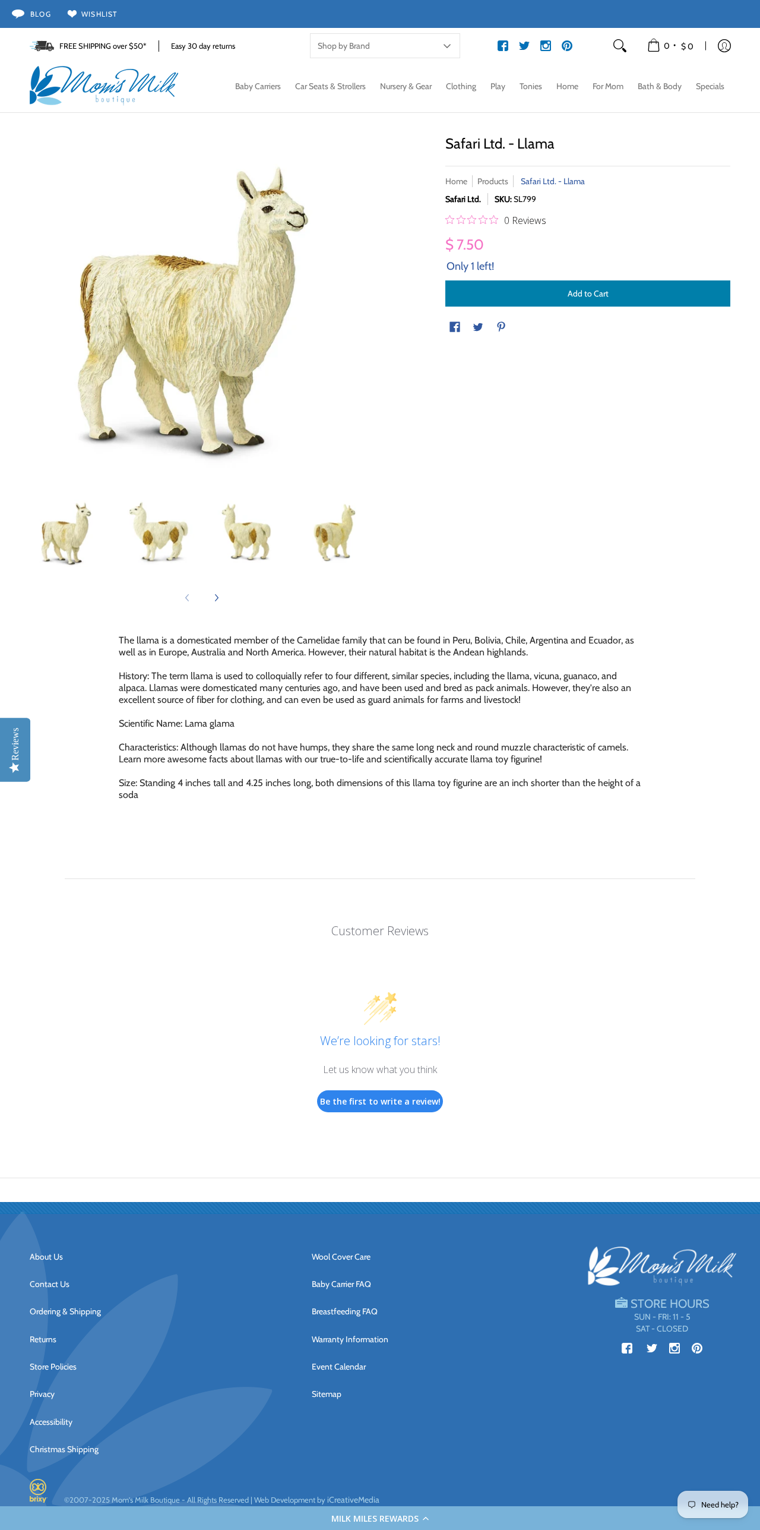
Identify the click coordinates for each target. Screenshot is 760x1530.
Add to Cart (588, 293)
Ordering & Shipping (65, 1311)
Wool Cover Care (341, 1256)
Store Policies (53, 1366)
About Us (46, 1256)
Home (456, 181)
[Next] (216, 598)
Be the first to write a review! (380, 1101)
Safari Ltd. (463, 199)
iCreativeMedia (353, 1499)
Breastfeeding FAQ (345, 1311)
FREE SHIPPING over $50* (103, 46)
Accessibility (51, 1422)
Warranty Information (350, 1339)
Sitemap (326, 1394)
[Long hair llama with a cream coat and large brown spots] (68, 533)
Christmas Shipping (64, 1449)
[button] (380, 1518)
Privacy (42, 1394)
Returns (43, 1339)
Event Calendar (339, 1366)
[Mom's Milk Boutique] (104, 86)
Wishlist (99, 14)
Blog (40, 14)
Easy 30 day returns (203, 46)
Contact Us (49, 1284)
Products (492, 181)
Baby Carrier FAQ (341, 1284)
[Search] (620, 46)
